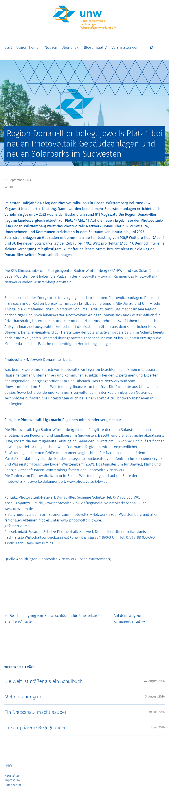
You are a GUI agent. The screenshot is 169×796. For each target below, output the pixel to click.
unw (8, 766)
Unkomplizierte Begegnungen (35, 727)
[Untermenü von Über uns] (78, 47)
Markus (9, 187)
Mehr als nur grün (23, 697)
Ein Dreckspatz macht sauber (35, 712)
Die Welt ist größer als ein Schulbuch (43, 681)
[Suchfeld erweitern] (151, 47)
